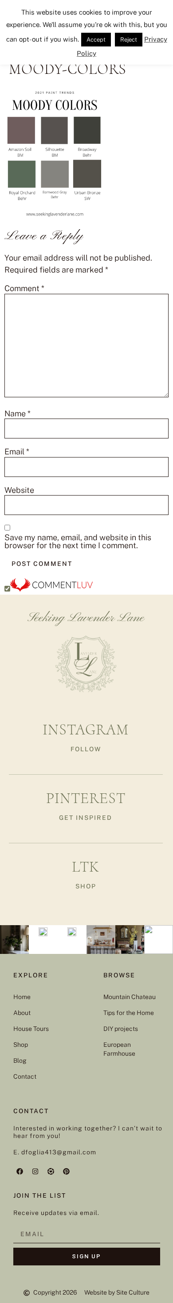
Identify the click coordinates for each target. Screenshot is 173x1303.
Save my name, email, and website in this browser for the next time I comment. (77, 542)
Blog (20, 1060)
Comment (24, 288)
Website (19, 490)
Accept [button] (96, 39)
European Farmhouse (119, 1049)
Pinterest (86, 798)
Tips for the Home (128, 1012)
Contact (24, 1076)
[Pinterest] (66, 1171)
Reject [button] (128, 39)
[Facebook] (20, 1171)
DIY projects (120, 1028)
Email (16, 452)
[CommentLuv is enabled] (51, 588)
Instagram (86, 730)
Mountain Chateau (129, 996)
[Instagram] (35, 1171)
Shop (20, 1044)
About (22, 1012)
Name (17, 414)
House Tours (31, 1028)
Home (22, 996)
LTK (85, 867)
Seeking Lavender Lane (86, 618)
